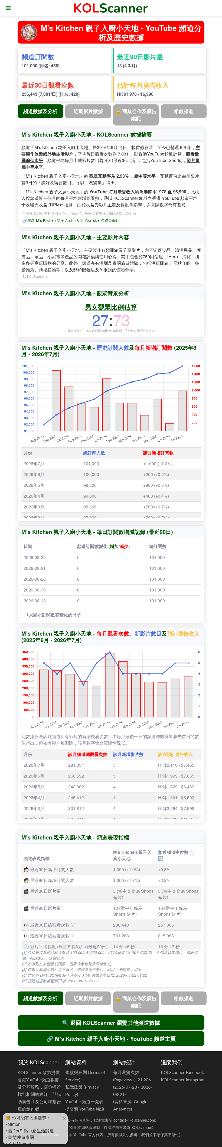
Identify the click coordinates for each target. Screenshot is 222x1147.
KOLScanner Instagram (182, 1080)
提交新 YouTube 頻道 (85, 1109)
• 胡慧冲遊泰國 (19, 1137)
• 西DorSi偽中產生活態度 (29, 1131)
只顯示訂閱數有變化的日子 (55, 614)
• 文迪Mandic (18, 1144)
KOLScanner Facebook (182, 1072)
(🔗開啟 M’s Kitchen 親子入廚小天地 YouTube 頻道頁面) (69, 220)
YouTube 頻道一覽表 (84, 1102)
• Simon (13, 1124)
